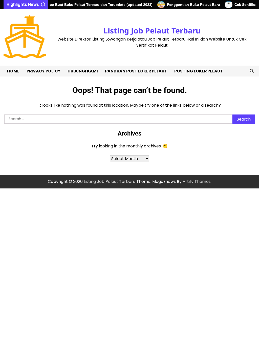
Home (13, 71)
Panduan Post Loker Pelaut (136, 71)
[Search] (251, 71)
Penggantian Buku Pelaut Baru (190, 5)
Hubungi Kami (83, 71)
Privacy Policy (43, 71)
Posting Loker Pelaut (198, 71)
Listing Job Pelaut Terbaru (152, 30)
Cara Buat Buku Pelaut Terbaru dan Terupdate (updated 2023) (96, 5)
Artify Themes (197, 181)
